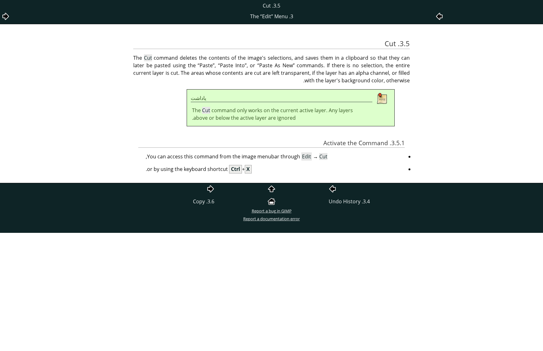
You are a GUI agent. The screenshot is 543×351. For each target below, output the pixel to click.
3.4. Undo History (349, 201)
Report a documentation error (271, 219)
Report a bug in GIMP (272, 211)
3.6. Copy (203, 201)
